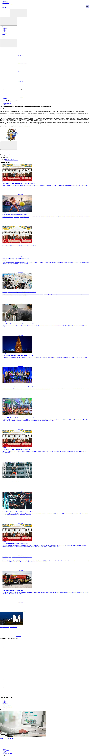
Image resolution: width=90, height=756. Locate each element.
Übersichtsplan (4, 706)
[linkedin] (12, 647)
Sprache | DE (20, 81)
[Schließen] (8, 43)
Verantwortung (4, 28)
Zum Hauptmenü (5, 1)
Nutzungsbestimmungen (6, 750)
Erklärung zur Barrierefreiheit (7, 753)
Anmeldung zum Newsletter (7, 707)
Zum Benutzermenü (5, 3)
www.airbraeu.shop (27, 126)
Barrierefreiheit (4, 703)
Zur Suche (4, 5)
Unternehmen (4, 26)
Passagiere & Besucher (22, 55)
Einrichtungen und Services (7, 705)
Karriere (3, 31)
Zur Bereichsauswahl (5, 2)
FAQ (3, 699)
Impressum (4, 749)
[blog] (12, 695)
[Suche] (18, 13)
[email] (12, 687)
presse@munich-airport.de (9, 159)
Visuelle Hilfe (4, 98)
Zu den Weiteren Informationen (7, 4)
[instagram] (12, 655)
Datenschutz (4, 751)
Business (3, 27)
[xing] (12, 679)
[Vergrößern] (8, 145)
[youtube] (12, 663)
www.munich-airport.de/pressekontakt (11, 160)
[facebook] (12, 671)
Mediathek (4, 702)
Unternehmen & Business (22, 63)
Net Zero (3, 29)
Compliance (4, 752)
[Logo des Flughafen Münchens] (4, 7)
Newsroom (4, 30)
